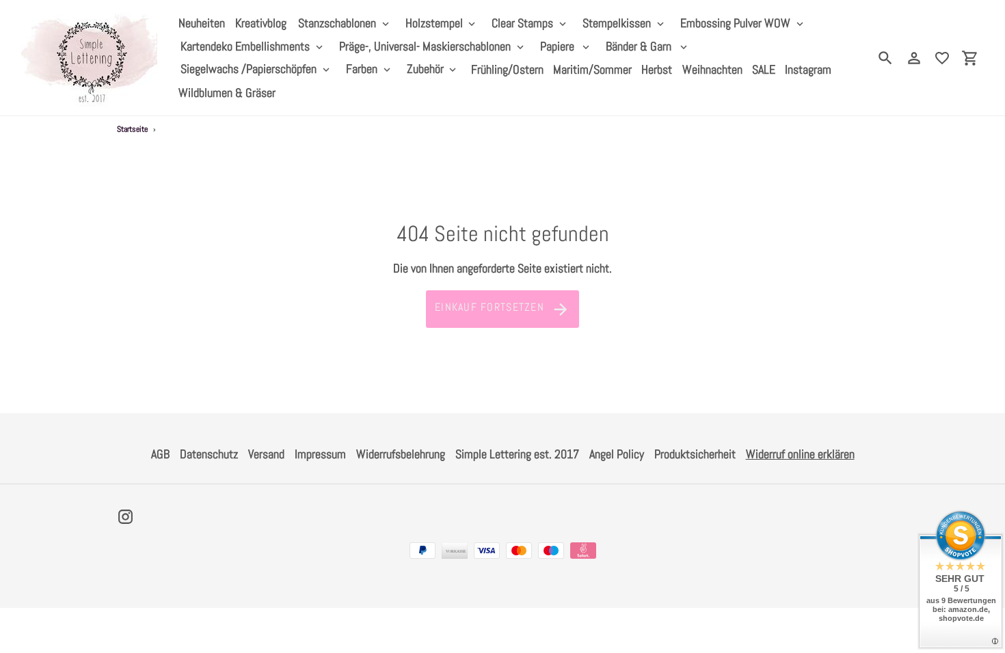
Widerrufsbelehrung (400, 454)
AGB (160, 454)
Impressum (320, 454)
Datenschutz (209, 454)
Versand (266, 454)
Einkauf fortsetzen (489, 307)
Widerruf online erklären (800, 454)
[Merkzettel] (942, 58)
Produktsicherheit (695, 454)
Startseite (132, 129)
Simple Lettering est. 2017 (517, 454)
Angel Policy (616, 454)
